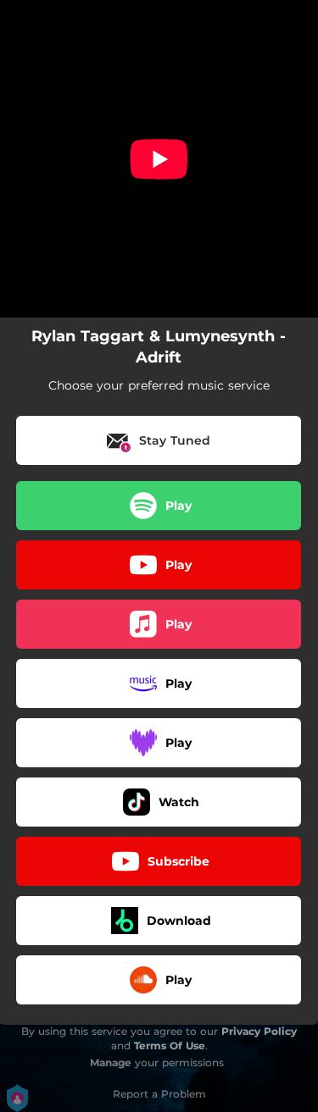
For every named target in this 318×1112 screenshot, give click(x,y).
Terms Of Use (169, 1045)
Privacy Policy (259, 1031)
